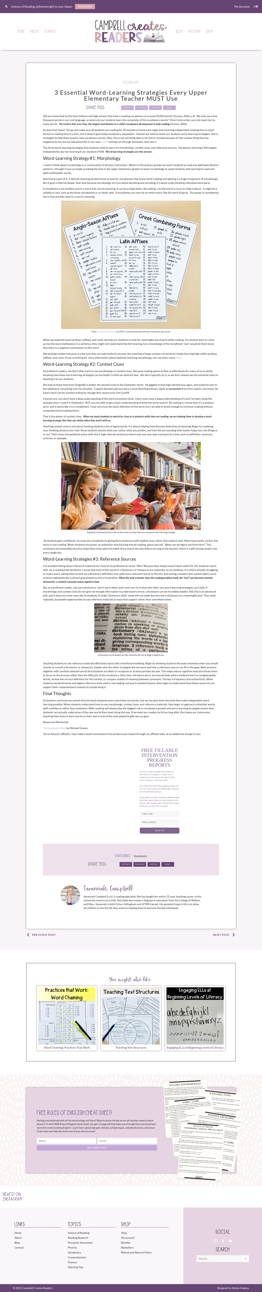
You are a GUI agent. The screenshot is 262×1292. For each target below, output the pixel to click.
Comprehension (77, 1257)
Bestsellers (127, 1247)
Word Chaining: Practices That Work (67, 1047)
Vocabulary (131, 82)
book (104, 141)
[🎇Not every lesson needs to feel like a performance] (54, 1197)
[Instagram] (215, 1241)
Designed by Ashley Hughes (233, 1288)
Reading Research (78, 1237)
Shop (209, 31)
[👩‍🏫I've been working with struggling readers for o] (137, 1197)
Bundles (125, 1242)
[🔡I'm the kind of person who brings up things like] (82, 1197)
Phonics (72, 1247)
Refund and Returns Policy (136, 1252)
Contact (50, 31)
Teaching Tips (75, 1267)
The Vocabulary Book (54, 728)
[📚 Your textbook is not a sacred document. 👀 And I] (219, 1197)
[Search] (245, 1258)
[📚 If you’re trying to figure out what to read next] (247, 1197)
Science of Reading (78, 1232)
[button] (6, 6)
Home (21, 31)
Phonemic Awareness (80, 1242)
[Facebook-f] (222, 1241)
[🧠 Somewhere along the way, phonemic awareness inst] (109, 1197)
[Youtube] (230, 1241)
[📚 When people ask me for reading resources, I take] (164, 1197)
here (178, 357)
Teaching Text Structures (131, 1047)
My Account (242, 6)
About (34, 31)
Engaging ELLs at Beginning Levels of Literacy (195, 1047)
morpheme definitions (106, 331)
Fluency (72, 1262)
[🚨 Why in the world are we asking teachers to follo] (192, 1197)
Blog (179, 31)
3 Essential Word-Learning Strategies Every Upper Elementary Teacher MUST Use (131, 95)
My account (128, 1237)
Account (194, 31)
